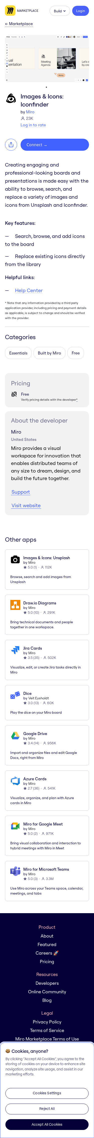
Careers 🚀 (47, 953)
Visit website (26, 505)
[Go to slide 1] (46, 87)
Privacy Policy (47, 1022)
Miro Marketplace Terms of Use (47, 1039)
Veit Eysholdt (38, 698)
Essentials (18, 352)
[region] (47, 1090)
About (47, 936)
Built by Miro (49, 352)
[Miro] (11, 10)
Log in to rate (33, 124)
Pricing (47, 961)
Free (76, 352)
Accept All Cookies (47, 1124)
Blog (47, 1000)
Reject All (46, 1108)
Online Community (47, 992)
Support (21, 492)
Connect (37, 144)
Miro (30, 111)
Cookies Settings (47, 1093)
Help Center (29, 290)
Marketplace (27, 11)
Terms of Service (47, 1030)
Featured (47, 944)
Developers (47, 983)
